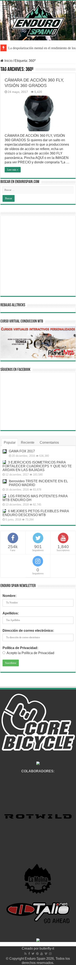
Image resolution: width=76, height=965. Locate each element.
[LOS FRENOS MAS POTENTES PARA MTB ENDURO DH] (4, 496)
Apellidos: (11, 613)
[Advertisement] (38, 256)
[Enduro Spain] (38, 20)
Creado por (30, 948)
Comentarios (49, 442)
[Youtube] (41, 953)
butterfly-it (46, 948)
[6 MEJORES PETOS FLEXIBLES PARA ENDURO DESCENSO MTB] (4, 511)
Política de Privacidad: (20, 648)
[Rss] (25, 953)
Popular (10, 442)
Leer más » (12, 169)
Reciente (27, 442)
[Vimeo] (46, 953)
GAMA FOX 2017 (22, 451)
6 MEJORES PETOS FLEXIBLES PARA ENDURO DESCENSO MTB (36, 513)
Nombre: (9, 596)
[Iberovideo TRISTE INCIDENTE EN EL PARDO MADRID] (5, 481)
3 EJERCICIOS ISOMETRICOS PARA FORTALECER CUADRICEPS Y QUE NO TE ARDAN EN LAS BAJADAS (37, 466)
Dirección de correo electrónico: (28, 630)
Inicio (8, 60)
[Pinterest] (37, 953)
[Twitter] (33, 953)
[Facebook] (29, 953)
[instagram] (50, 953)
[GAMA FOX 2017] (5, 451)
